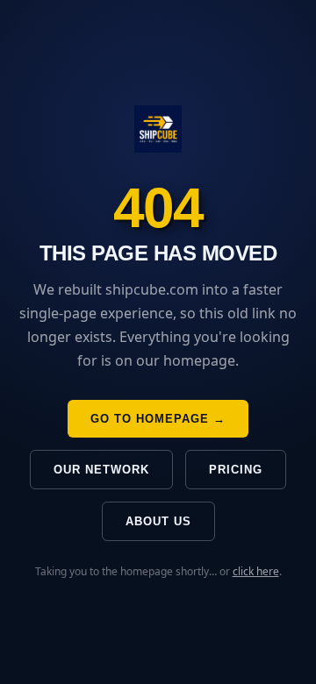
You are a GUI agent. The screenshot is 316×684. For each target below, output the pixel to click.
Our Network (101, 469)
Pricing (235, 469)
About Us (158, 521)
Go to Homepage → (158, 418)
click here (256, 571)
